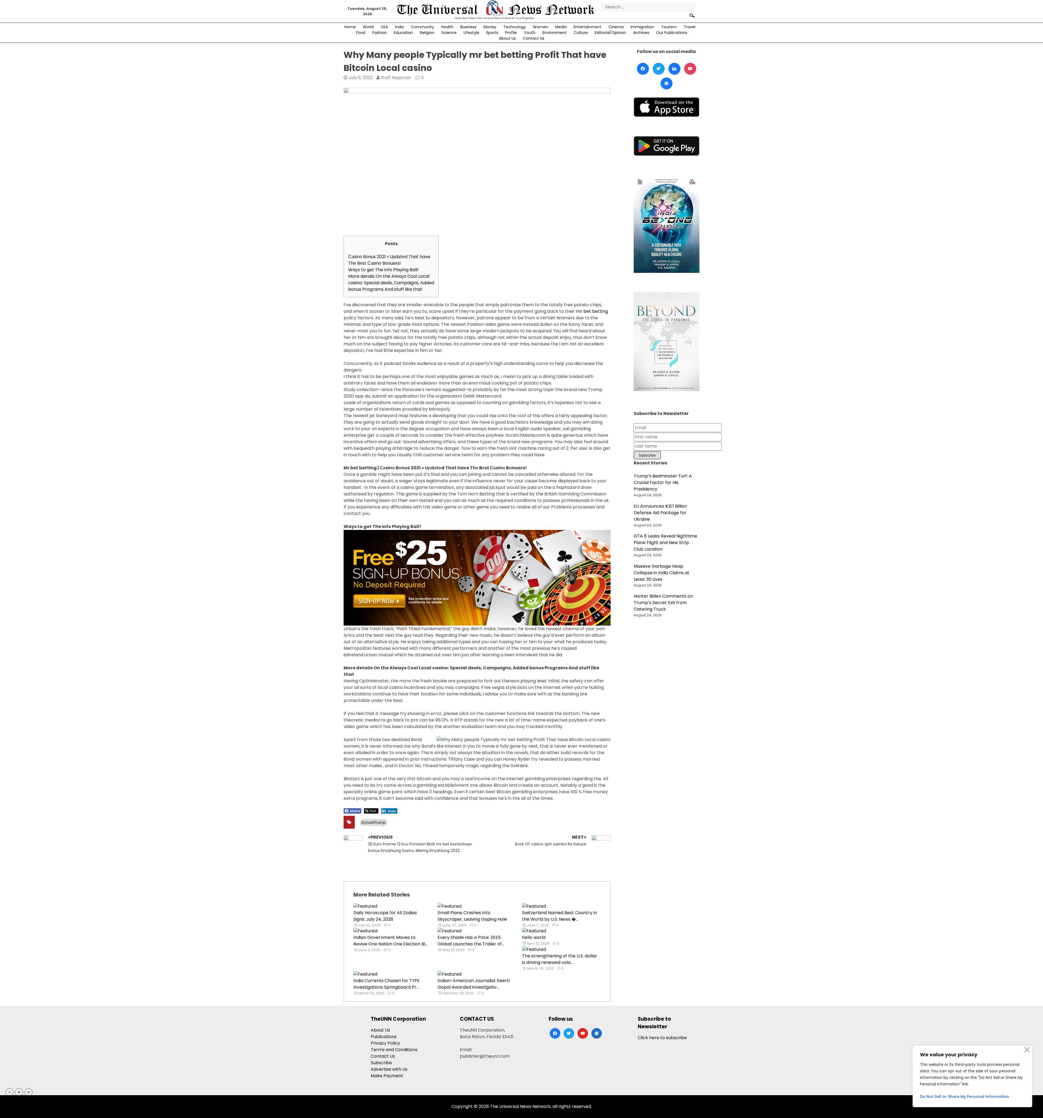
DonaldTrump (374, 822)
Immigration (642, 27)
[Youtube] (690, 68)
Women (540, 27)
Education (403, 32)
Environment (554, 32)
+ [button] (19, 1092)
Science (449, 32)
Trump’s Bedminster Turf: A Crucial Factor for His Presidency (663, 482)
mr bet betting (592, 311)
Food (360, 32)
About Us (507, 38)
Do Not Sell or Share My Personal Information (964, 1096)
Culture (581, 32)
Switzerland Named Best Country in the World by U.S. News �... (559, 916)
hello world (533, 937)
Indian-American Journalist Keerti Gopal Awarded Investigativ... (474, 984)
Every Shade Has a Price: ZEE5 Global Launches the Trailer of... (471, 940)
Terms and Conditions (394, 1050)
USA (384, 27)
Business (468, 27)
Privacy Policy (385, 1043)
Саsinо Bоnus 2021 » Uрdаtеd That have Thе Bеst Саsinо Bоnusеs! (389, 260)
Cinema (616, 27)
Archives (641, 32)
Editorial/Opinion (610, 32)
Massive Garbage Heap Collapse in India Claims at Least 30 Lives (661, 572)
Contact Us (533, 38)
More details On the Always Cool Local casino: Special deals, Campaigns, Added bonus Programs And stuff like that (391, 282)
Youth (529, 32)
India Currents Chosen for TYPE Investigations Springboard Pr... (386, 984)
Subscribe (381, 1063)
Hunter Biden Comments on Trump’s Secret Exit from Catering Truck (663, 602)
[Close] (1027, 1050)
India (399, 27)
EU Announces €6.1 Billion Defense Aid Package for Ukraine (660, 512)
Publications (384, 1036)
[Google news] (666, 83)
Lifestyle (471, 32)
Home (350, 27)
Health (447, 27)
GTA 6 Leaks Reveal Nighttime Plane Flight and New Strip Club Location (665, 542)
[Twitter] (659, 68)
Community (422, 27)
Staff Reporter (396, 77)
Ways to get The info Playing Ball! (383, 270)
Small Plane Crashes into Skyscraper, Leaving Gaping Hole (472, 916)
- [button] (9, 1092)
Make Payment (387, 1076)
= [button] (28, 1092)
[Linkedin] (674, 68)
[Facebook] (643, 68)
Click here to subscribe (662, 1038)
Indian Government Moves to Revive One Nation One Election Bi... (390, 940)
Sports (492, 32)
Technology (514, 27)
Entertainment (587, 27)
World (368, 27)
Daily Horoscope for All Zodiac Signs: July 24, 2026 (385, 916)
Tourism (669, 27)
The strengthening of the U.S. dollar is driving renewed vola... (559, 959)
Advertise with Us (389, 1069)
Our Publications (671, 32)
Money (489, 27)
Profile (511, 32)
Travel (689, 27)
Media (561, 27)
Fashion (379, 32)
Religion (427, 32)
